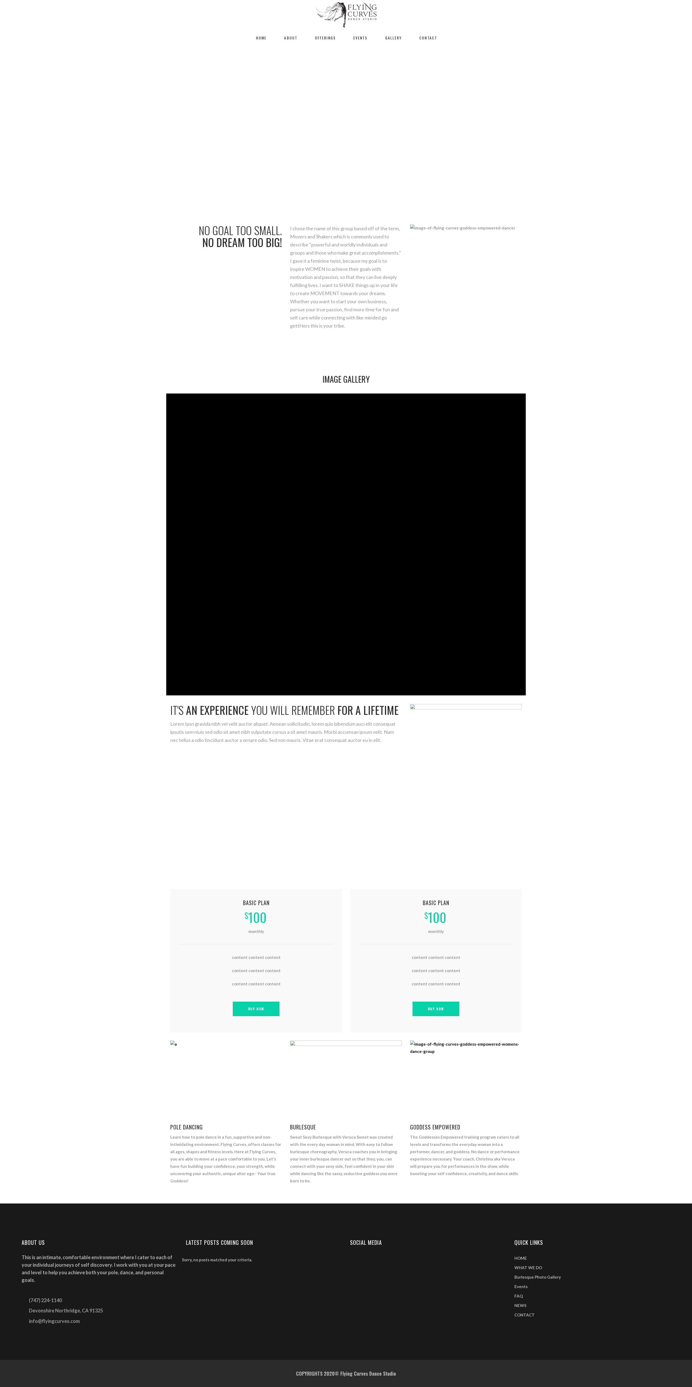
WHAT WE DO (528, 1267)
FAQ (518, 1295)
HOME (520, 1258)
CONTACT (524, 1314)
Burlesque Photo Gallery (537, 1277)
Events (521, 1286)
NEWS (520, 1305)
